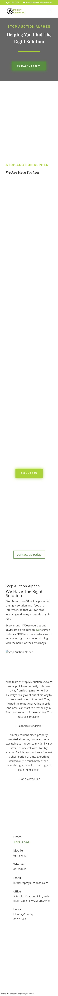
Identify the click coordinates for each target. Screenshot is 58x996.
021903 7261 (21, 842)
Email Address (14, 951)
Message (11, 973)
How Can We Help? (17, 958)
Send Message (20, 979)
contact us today (29, 554)
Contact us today (29, 66)
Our (38, 630)
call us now (22, 245)
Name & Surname (16, 932)
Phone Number (15, 944)
